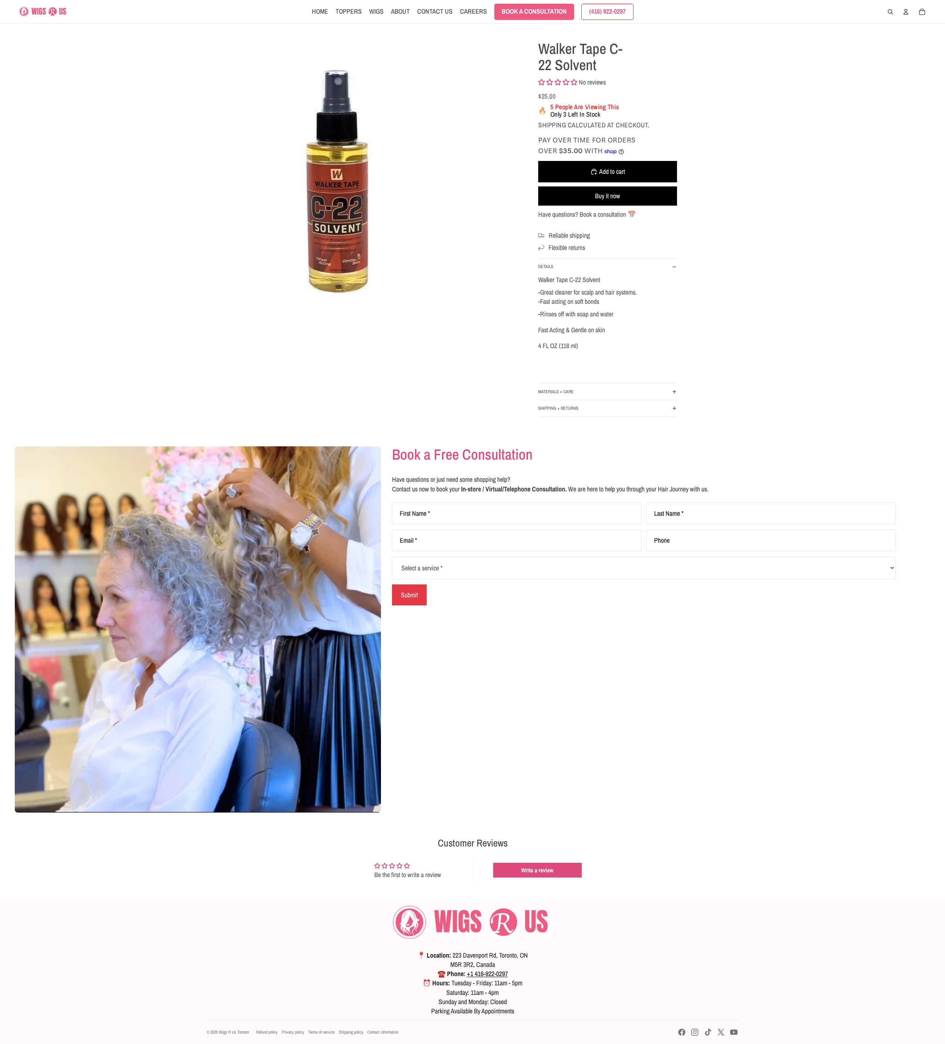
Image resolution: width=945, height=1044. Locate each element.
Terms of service (321, 1032)
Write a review (537, 870)
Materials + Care (556, 392)
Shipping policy (351, 1032)
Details (545, 266)
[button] (557, 82)
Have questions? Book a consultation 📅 (587, 214)
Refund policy (267, 1032)
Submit (409, 595)
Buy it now (607, 195)
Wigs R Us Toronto (234, 1032)
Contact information (382, 1032)
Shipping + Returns (558, 408)
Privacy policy (293, 1032)
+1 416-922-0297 (487, 973)
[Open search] (890, 12)
